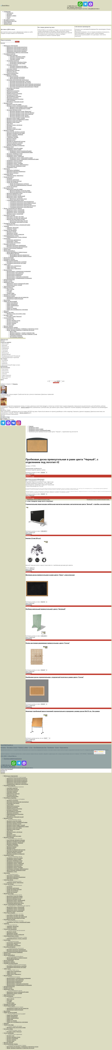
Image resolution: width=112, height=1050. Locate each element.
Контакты (9, 14)
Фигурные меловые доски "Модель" (20, 116)
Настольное (5, 372)
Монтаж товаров (8, 326)
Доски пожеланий (9, 257)
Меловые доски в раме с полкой (16, 118)
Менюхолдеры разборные (14, 275)
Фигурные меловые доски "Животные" (21, 111)
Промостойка (10, 293)
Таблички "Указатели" (13, 227)
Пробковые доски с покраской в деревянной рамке (24, 159)
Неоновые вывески (12, 64)
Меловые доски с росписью (14, 125)
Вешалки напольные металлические (17, 246)
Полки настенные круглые (14, 181)
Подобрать (56, 382)
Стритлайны (10, 89)
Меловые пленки (11, 231)
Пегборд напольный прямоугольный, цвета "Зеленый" (46, 609)
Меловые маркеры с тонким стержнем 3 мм (22, 333)
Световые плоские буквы (17, 58)
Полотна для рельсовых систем (19, 220)
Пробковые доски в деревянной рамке (21, 151)
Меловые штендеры (12, 75)
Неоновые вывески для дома (18, 66)
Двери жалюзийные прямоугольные (17, 252)
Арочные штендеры (12, 92)
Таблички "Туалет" (12, 229)
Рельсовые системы (9, 215)
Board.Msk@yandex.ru (7, 745)
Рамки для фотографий (10, 301)
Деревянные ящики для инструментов (17, 297)
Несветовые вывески (13, 60)
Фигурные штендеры (13, 97)
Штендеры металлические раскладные (18, 80)
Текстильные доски (9, 286)
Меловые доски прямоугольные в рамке (21, 107)
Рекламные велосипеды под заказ (16, 263)
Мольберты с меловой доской (15, 101)
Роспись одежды (11, 323)
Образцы (6, 311)
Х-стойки (9, 292)
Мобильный (5, 353)
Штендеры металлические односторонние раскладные (25, 84)
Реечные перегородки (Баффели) (13, 248)
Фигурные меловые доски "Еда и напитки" (22, 114)
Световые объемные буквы (17, 56)
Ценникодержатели (9, 279)
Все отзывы (4, 418)
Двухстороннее (6, 376)
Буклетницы (7, 238)
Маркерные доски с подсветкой (15, 212)
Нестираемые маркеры (16, 337)
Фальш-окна (7, 249)
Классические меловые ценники (16, 132)
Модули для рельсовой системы (16, 219)
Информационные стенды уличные (17, 237)
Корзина (3, 770)
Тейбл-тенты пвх (11, 267)
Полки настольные (12, 186)
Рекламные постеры (9, 223)
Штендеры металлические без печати (20, 82)
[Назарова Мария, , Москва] (4, 393)
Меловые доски (8, 103)
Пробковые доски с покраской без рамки (21, 157)
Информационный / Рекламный (11, 356)
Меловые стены (11, 127)
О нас (8, 18)
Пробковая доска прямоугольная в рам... (38, 499)
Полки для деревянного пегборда (19, 183)
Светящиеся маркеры (16, 335)
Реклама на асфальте (10, 294)
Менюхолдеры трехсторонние (15, 272)
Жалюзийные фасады (13, 253)
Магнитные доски (8, 188)
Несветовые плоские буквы (17, 63)
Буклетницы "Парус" (12, 241)
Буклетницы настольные (14, 242)
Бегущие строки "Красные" (14, 316)
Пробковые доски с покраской (15, 156)
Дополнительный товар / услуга (11, 365)
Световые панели (12, 69)
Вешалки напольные (9, 244)
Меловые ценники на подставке (16, 133)
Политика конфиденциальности (13, 758)
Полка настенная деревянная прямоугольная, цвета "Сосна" (48, 643)
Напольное (5, 370)
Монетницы (7, 300)
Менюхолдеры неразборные (15, 274)
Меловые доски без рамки (14, 104)
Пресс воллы (10, 289)
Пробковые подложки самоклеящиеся (17, 164)
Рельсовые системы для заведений (17, 218)
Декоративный (6, 354)
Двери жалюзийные (9, 250)
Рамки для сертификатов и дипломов (17, 309)
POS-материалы (8, 287)
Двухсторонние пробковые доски (16, 166)
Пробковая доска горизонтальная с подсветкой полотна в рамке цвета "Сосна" (55, 677)
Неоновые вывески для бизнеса (19, 67)
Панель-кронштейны (12, 73)
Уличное (4, 373)
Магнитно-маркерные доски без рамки (20, 192)
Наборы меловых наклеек (14, 144)
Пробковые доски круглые (14, 162)
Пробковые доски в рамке (14, 149)
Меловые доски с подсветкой (15, 214)
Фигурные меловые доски (14, 110)
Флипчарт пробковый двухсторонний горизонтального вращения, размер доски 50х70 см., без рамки (63, 711)
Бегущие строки (8, 315)
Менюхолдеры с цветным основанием (17, 276)
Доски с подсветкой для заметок (13, 208)
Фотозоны (9, 126)
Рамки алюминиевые (13, 305)
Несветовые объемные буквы (18, 62)
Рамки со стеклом (12, 308)
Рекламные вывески (9, 54)
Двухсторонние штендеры (17, 78)
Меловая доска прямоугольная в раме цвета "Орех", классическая (50, 575)
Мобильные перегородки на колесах (17, 48)
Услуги (8, 17)
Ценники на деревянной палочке (16, 141)
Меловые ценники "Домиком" (15, 134)
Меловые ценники (9, 130)
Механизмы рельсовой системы (19, 222)
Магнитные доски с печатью (14, 197)
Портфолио (10, 13)
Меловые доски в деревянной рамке (17, 106)
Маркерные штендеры (13, 90)
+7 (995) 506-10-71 (72, 6)
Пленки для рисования (10, 230)
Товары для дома (9, 312)
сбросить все (4, 339)
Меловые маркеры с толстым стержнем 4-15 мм (23, 334)
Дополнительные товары (11, 327)
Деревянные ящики (9, 296)
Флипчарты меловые (12, 173)
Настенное (5, 369)
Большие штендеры (12, 95)
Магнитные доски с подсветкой (15, 209)
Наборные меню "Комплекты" (15, 175)
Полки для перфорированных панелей (21, 185)
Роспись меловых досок (13, 320)
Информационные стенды (11, 235)
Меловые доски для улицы (14, 121)
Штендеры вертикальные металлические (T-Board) (24, 86)
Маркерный (5, 347)
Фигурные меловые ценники (15, 142)
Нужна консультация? (7, 769)
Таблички (6, 226)
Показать (15, 384)
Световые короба (15, 59)
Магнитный (5, 343)
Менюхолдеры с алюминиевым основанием (19, 278)
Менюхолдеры (8, 270)
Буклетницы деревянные (14, 240)
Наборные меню (8, 174)
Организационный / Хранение (10, 357)
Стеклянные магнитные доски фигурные (21, 207)
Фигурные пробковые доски (14, 153)
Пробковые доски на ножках (15, 160)
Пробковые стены (12, 167)
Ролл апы (9, 290)
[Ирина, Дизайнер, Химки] (4, 405)
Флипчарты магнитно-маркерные (16, 171)
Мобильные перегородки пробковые (17, 49)
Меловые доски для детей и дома (16, 313)
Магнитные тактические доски (18, 199)
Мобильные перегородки (11, 45)
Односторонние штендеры (17, 77)
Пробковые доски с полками (15, 163)
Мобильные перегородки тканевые (17, 51)
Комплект (4, 363)
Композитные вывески (13, 70)
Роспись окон (10, 324)
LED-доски (10, 123)
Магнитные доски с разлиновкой (16, 196)
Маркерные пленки (12, 233)
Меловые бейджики (12, 136)
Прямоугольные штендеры (14, 93)
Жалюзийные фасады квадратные (19, 255)
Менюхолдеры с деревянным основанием (19, 271)
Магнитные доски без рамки (14, 189)
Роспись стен (10, 319)
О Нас (31, 747)
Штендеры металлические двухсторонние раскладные (25, 85)
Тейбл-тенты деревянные (14, 266)
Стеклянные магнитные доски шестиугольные (23, 205)
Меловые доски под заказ (14, 129)
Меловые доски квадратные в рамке (20, 108)
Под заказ (5, 378)
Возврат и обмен (11, 15)
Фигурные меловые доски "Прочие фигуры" (22, 112)
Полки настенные (9, 177)
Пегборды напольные (13, 179)
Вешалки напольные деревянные (16, 245)
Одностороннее (6, 375)
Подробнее (29, 534)
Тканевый (5, 350)
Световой (5, 351)
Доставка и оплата (12, 747)
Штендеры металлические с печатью (20, 81)
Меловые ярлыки (11, 138)
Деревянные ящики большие (15, 298)
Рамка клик (10, 307)
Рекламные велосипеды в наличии (16, 261)
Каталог (3, 772)
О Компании (7, 11)
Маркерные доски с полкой (14, 285)
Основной (5, 360)
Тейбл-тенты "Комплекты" (14, 268)
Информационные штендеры (15, 99)
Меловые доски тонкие (13, 122)
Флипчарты (7, 168)
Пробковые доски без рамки (15, 148)
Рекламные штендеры (10, 74)
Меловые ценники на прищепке (16, 145)
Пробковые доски (9, 147)
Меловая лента (11, 140)
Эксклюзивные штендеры (14, 96)
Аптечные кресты (12, 71)
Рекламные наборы (9, 259)
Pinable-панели (8, 281)
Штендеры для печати (13, 88)
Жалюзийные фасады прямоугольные (20, 256)
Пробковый (5, 348)
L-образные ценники (12, 137)
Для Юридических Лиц (10, 21)
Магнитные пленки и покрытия (15, 234)
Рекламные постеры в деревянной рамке (18, 224)
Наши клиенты (8, 22)
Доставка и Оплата (9, 19)
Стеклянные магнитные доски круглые (21, 204)
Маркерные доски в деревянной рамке (18, 283)
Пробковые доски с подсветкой (15, 211)
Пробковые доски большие (14, 155)
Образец (4, 362)
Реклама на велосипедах (11, 260)
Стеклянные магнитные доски (15, 200)
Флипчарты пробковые (13, 170)
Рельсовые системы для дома (15, 216)
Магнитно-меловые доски (14, 194)
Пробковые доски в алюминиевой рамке (21, 152)
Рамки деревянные (12, 304)
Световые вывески (12, 55)
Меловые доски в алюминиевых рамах (18, 119)
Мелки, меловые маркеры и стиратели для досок (20, 330)
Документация (8, 24)
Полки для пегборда (12, 182)
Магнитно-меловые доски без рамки (20, 190)
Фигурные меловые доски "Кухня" (19, 115)
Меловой (4, 345)
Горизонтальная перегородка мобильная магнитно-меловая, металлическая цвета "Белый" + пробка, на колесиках (68, 504)
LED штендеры (11, 100)
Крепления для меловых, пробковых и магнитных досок (22, 328)
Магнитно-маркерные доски (14, 193)
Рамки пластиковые (12, 302)
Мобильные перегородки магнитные (17, 47)
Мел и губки (13, 331)
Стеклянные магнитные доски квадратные (22, 201)
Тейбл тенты (7, 264)
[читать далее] (25, 407)
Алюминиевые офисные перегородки (17, 52)
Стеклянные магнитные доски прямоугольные (23, 203)
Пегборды (9, 178)
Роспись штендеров (12, 322)
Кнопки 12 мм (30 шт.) (33, 538)
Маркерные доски (9, 282)
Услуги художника (9, 317)
